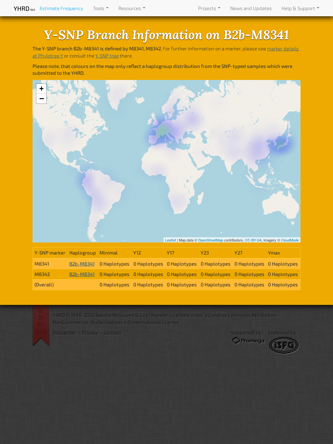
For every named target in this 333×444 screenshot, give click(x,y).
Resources (130, 8)
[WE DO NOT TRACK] (43, 325)
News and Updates (251, 8)
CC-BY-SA (253, 239)
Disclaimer (64, 332)
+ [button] (41, 89)
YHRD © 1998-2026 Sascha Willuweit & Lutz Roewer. (111, 315)
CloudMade (290, 239)
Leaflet (170, 239)
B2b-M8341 (82, 264)
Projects (207, 8)
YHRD (24, 8)
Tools (99, 8)
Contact (112, 332)
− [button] (41, 98)
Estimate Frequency (61, 8)
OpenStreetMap (210, 239)
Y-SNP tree (107, 56)
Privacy (90, 332)
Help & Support (299, 8)
